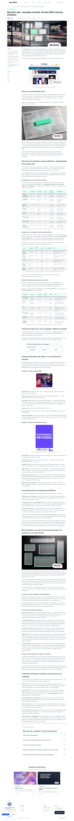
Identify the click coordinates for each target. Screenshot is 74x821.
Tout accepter (6, 814)
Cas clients (39, 2)
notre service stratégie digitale (57, 525)
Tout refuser (13, 814)
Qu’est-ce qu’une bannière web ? (13, 50)
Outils (22, 807)
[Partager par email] (8, 81)
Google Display (32, 349)
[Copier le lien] (8, 79)
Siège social (28, 818)
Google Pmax (44, 349)
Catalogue (22, 809)
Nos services (26, 2)
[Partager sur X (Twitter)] (8, 74)
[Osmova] (13, 2)
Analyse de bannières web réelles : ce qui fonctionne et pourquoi (13, 59)
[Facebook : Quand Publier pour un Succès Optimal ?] (49, 784)
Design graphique (46, 809)
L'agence (33, 2)
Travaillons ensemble (46, 2)
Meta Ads (56, 349)
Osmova (8, 6)
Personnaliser (9, 816)
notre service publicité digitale (56, 58)
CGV (24, 818)
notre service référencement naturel (37, 648)
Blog (12, 6)
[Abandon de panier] (25, 784)
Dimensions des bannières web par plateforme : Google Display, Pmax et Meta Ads (13, 53)
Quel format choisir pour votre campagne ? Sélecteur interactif (13, 56)
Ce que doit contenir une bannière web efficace (13, 62)
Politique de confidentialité (6, 818)
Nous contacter (60, 812)
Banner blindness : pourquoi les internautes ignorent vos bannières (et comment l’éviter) (13, 65)
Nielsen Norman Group (50, 716)
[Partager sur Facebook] (8, 76)
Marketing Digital (17, 6)
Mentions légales (19, 818)
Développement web (47, 807)
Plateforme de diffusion (31, 347)
